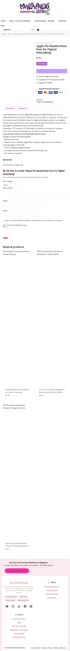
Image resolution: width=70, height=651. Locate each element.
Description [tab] (10, 108)
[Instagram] (13, 606)
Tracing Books (40, 21)
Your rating (8, 181)
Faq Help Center (19, 637)
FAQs (56, 648)
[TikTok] (19, 606)
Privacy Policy (46, 648)
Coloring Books (52, 594)
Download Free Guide (17, 571)
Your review (8, 188)
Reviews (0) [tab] (23, 108)
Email (5, 211)
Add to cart (42, 63)
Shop (12, 21)
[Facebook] (25, 606)
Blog (2, 25)
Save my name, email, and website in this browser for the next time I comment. (34, 220)
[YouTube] (7, 606)
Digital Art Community (19, 630)
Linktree (62, 648)
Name (6, 201)
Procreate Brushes (44, 43)
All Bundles (51, 597)
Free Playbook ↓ (19, 619)
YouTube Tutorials (19, 626)
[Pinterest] (31, 606)
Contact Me (35, 648)
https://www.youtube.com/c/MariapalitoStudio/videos (24, 134)
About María (19, 633)
